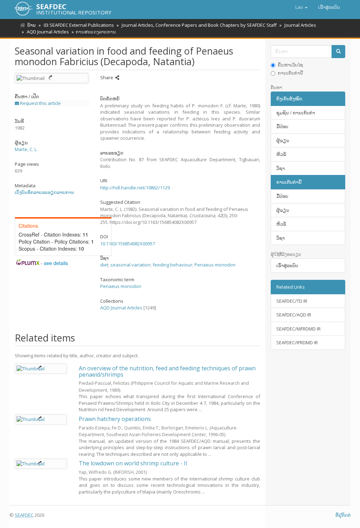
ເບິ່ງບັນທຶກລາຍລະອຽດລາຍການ (44, 192)
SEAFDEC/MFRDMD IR (298, 329)
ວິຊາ (280, 168)
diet (104, 265)
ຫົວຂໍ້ (281, 154)
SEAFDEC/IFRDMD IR (297, 342)
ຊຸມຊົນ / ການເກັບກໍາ (295, 112)
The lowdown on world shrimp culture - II (133, 463)
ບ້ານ (31, 25)
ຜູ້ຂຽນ (282, 140)
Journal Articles (300, 25)
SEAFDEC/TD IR (291, 301)
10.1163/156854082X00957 (127, 243)
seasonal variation (130, 265)
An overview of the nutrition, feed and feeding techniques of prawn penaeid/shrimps (167, 371)
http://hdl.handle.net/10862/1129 (135, 187)
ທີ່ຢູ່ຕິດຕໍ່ (343, 515)
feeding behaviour (172, 265)
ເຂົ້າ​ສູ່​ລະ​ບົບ (287, 265)
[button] (301, 7)
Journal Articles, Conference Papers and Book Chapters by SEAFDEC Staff (199, 25)
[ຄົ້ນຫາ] (338, 51)
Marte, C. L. (26, 149)
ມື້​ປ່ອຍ (282, 126)
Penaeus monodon (215, 265)
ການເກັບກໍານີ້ (290, 73)
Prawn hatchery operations (115, 419)
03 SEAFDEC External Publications (79, 25)
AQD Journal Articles (48, 32)
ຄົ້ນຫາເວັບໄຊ (290, 65)
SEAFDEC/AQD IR (293, 315)
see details (56, 262)
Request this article (40, 103)
